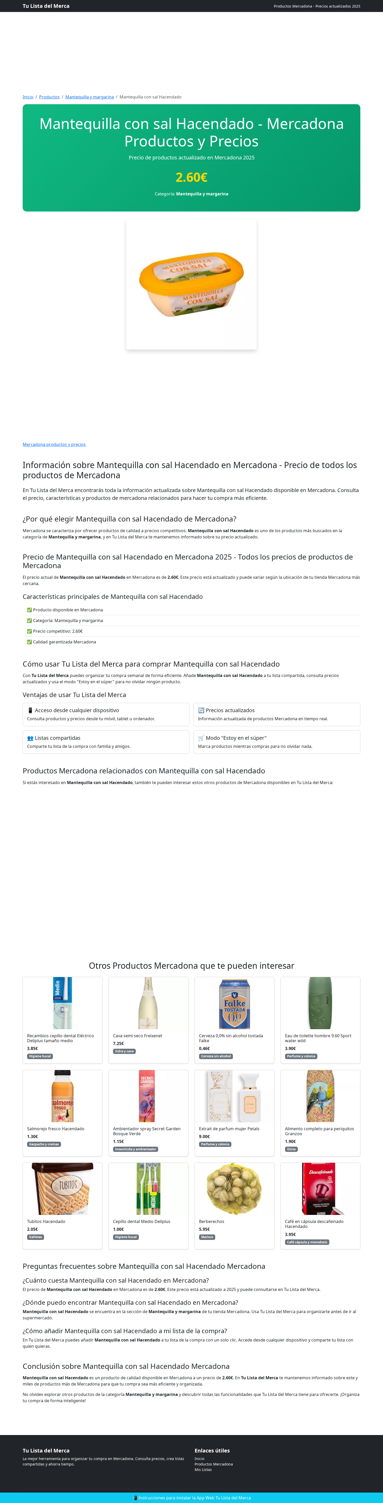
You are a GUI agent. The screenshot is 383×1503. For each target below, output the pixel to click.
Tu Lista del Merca (46, 5)
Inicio (28, 97)
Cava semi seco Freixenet (137, 1036)
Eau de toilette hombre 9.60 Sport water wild (318, 1038)
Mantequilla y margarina (89, 97)
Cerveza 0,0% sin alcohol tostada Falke (231, 1038)
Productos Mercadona (214, 1464)
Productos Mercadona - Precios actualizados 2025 (317, 6)
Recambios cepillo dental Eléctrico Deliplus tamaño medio (60, 1038)
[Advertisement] (156, 36)
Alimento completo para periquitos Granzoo (319, 1131)
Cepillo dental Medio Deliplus (141, 1221)
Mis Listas (203, 1469)
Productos (49, 97)
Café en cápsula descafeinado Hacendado (314, 1224)
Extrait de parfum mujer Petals (229, 1129)
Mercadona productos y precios (54, 444)
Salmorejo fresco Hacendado (55, 1129)
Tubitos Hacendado (46, 1221)
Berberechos (211, 1221)
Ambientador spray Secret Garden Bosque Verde (147, 1131)
